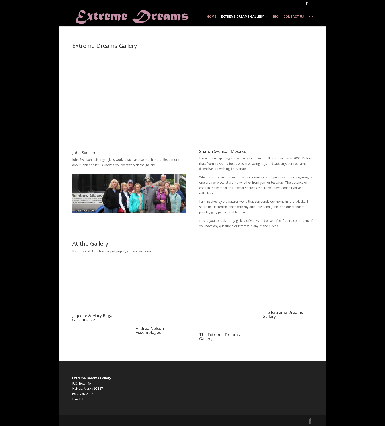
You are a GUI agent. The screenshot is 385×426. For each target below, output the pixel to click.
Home (211, 17)
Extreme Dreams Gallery (242, 17)
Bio (276, 17)
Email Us (78, 399)
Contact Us (293, 17)
